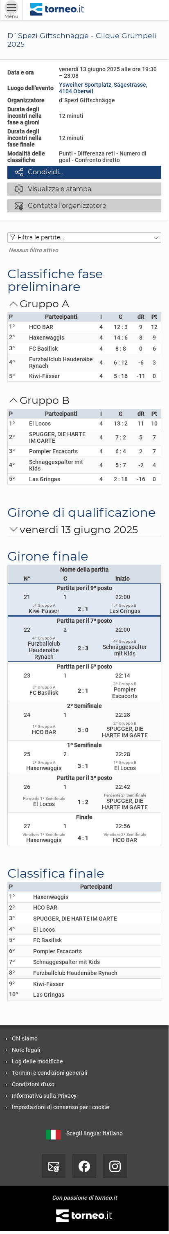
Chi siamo (25, 1038)
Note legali (26, 1050)
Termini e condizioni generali (50, 1073)
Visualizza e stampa (53, 189)
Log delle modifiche (37, 1061)
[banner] (57, 10)
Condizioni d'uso (33, 1084)
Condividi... (39, 172)
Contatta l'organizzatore (60, 205)
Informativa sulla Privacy (44, 1095)
